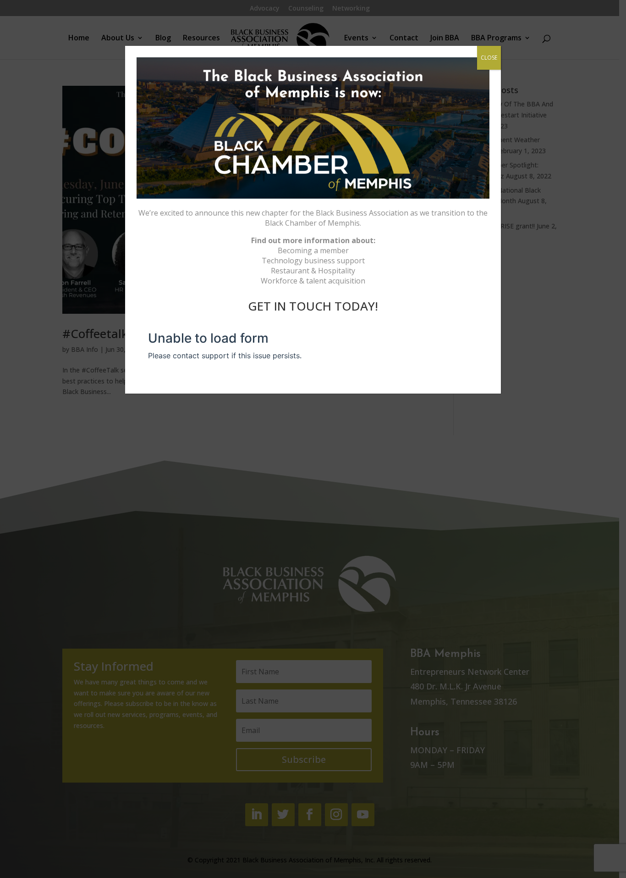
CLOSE (489, 57)
